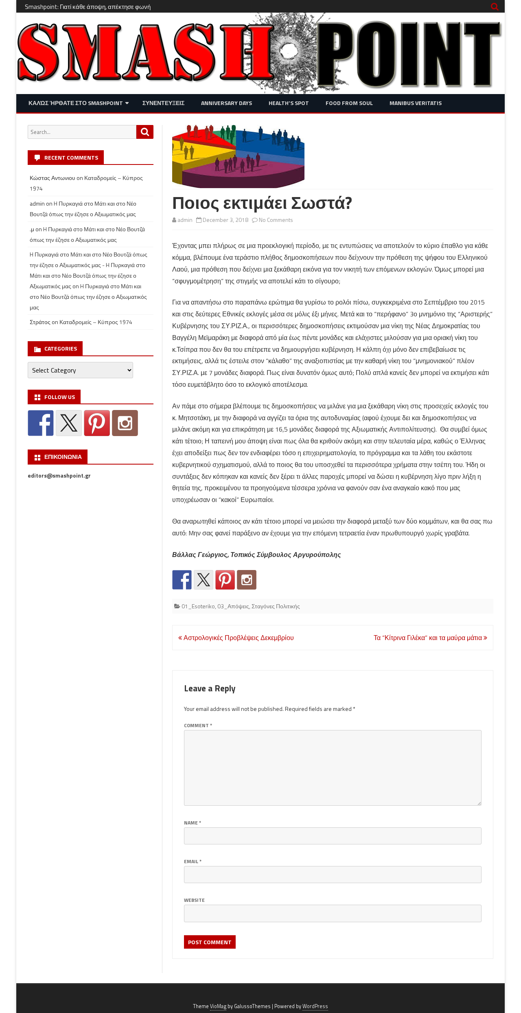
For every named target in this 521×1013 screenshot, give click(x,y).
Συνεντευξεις (163, 103)
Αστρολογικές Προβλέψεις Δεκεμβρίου (238, 637)
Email (192, 861)
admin (185, 219)
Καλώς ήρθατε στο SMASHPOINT (75, 103)
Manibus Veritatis (416, 103)
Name (192, 823)
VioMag (218, 1006)
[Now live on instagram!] (246, 580)
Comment (198, 725)
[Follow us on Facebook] (182, 580)
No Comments (276, 219)
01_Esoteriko (198, 606)
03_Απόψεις (233, 606)
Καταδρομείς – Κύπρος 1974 (95, 322)
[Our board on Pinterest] (225, 580)
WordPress (315, 1006)
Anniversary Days (226, 103)
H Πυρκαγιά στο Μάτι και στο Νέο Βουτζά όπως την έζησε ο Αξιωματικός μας (88, 296)
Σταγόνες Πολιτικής (276, 606)
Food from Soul (349, 103)
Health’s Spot (289, 103)
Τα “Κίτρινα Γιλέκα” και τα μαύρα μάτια (429, 637)
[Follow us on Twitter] (203, 580)
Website (194, 900)
